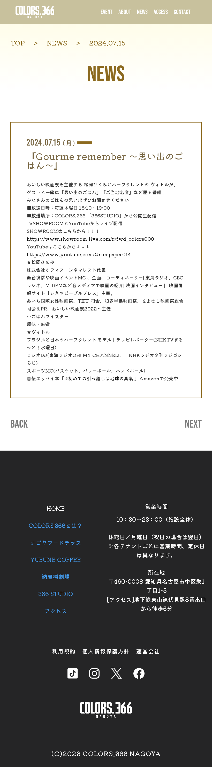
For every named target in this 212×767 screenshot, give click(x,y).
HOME (56, 508)
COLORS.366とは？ (55, 525)
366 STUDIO (55, 593)
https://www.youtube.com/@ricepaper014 (79, 254)
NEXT (193, 424)
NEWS (142, 12)
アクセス (55, 610)
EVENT (106, 12)
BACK (19, 424)
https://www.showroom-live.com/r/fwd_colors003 (90, 238)
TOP (18, 43)
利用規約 (64, 651)
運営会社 (148, 651)
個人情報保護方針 (106, 651)
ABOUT (124, 12)
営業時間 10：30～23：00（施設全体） (156, 512)
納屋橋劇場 (55, 576)
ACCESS (161, 12)
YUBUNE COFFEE (56, 559)
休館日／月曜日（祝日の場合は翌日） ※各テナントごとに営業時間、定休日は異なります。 (156, 546)
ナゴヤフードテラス (55, 542)
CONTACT (182, 12)
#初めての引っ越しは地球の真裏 (99, 378)
